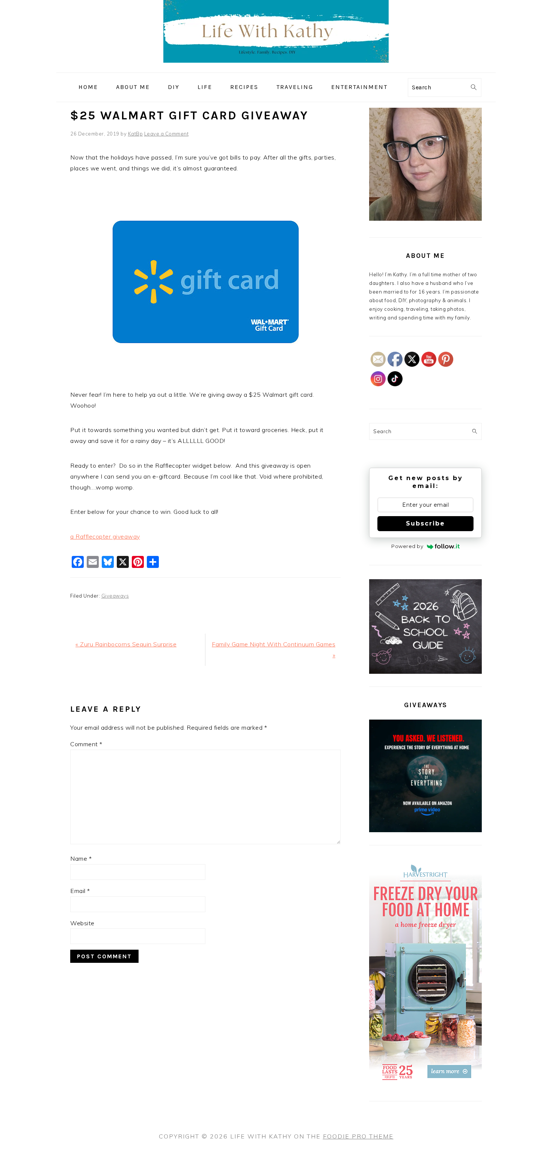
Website (82, 923)
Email (80, 890)
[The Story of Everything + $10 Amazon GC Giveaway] (425, 830)
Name (81, 858)
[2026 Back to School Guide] (425, 672)
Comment (86, 744)
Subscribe (425, 523)
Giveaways (115, 596)
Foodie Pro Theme (358, 1136)
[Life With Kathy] (276, 67)
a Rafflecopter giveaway (105, 536)
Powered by (407, 546)
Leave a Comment (166, 134)
